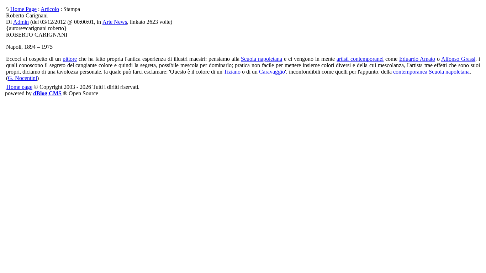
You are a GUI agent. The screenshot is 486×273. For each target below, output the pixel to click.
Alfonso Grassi (458, 59)
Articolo (50, 9)
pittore (70, 59)
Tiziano (232, 72)
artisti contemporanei (360, 59)
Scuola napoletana (261, 59)
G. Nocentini (22, 78)
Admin (21, 22)
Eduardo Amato (417, 59)
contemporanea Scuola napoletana (431, 72)
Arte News (114, 22)
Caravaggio (272, 72)
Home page (19, 87)
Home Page (23, 9)
